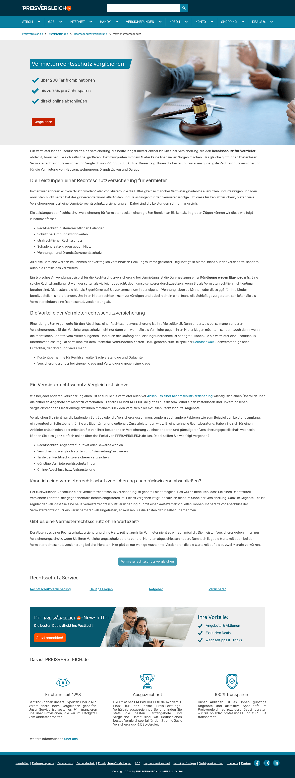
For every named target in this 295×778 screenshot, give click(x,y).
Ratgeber (156, 589)
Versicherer (217, 589)
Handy (105, 22)
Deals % (259, 22)
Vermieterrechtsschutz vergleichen (147, 561)
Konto (201, 22)
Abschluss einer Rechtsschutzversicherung (180, 396)
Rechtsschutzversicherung (50, 589)
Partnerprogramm (43, 763)
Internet (77, 22)
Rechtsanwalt (203, 342)
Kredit (175, 22)
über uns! (71, 739)
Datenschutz (65, 763)
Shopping (229, 22)
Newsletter (22, 763)
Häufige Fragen (101, 589)
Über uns (232, 763)
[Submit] (184, 8)
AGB (137, 763)
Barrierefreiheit (85, 763)
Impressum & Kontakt (157, 763)
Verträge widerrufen (211, 763)
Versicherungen (140, 22)
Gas (51, 22)
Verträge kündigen (185, 763)
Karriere (246, 763)
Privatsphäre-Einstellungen (114, 763)
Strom (27, 22)
